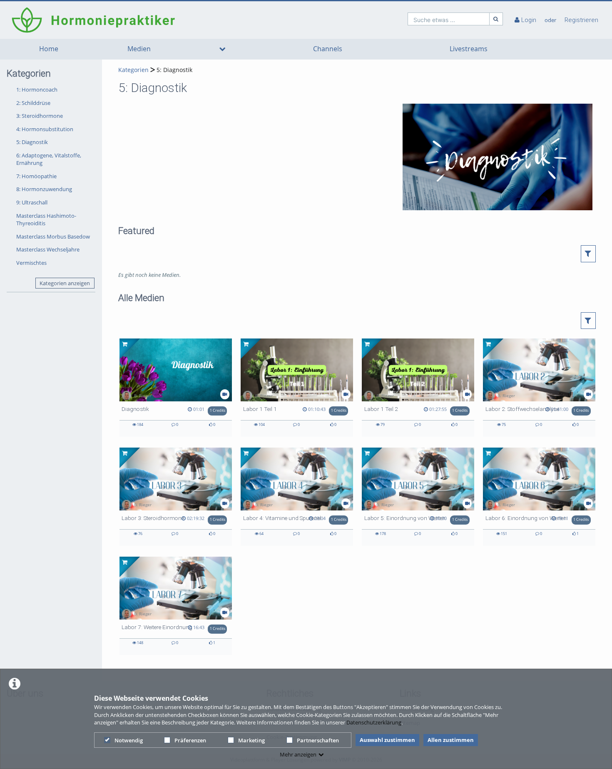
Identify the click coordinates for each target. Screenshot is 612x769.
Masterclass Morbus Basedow (53, 236)
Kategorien (133, 70)
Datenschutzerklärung (373, 722)
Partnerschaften (318, 740)
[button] (588, 253)
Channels (327, 49)
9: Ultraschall (31, 202)
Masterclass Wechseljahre (48, 249)
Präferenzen (190, 740)
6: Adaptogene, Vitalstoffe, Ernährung (48, 159)
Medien (139, 49)
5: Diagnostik (32, 142)
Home (48, 49)
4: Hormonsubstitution (44, 129)
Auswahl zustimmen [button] (387, 740)
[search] (449, 18)
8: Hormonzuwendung (44, 189)
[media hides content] (222, 49)
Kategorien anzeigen (65, 283)
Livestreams (469, 49)
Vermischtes (31, 262)
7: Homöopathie (36, 176)
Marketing (251, 740)
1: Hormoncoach (36, 89)
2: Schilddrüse (33, 103)
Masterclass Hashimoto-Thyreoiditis (46, 219)
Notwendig (128, 740)
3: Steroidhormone (39, 115)
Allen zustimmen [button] (451, 740)
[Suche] (496, 18)
